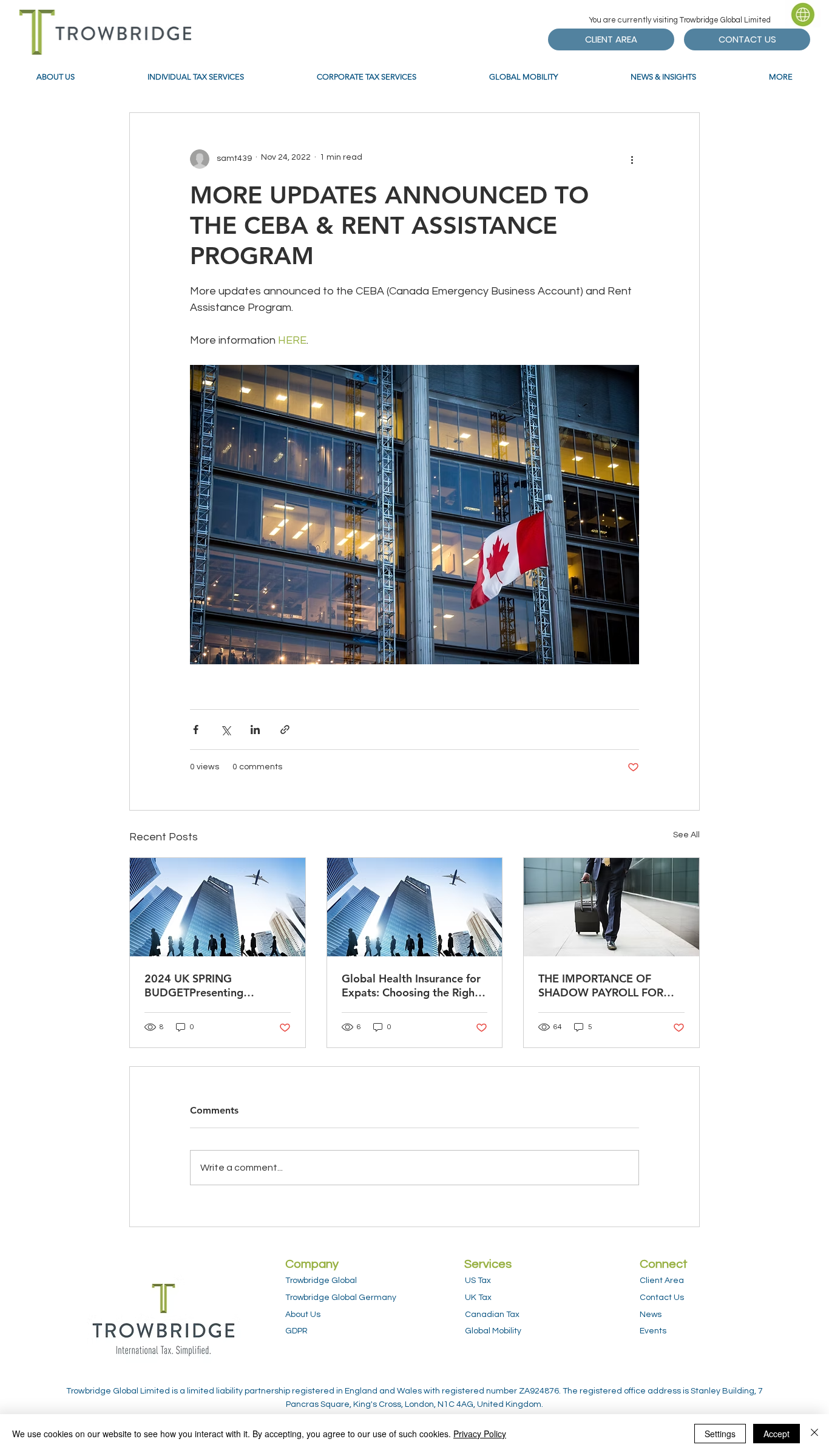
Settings (720, 1433)
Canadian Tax (492, 1314)
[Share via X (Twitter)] (225, 729)
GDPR (296, 1331)
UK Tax (478, 1297)
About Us (302, 1314)
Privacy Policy (479, 1433)
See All (686, 835)
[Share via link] (285, 729)
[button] (803, 13)
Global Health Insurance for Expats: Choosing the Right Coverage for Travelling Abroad (411, 985)
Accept (776, 1433)
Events (653, 1331)
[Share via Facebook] (195, 729)
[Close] (814, 1433)
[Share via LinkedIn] (255, 729)
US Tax (478, 1280)
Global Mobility (493, 1331)
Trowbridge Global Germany (340, 1297)
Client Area (662, 1280)
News (651, 1314)
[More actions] (631, 159)
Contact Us (662, 1297)
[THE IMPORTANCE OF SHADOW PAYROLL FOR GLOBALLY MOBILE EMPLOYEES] (611, 907)
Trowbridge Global (321, 1280)
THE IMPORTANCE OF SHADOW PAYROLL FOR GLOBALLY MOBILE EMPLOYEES (600, 985)
